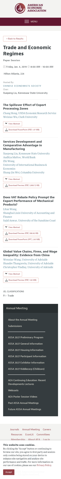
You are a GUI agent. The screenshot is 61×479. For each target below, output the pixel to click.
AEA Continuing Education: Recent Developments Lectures (27, 382)
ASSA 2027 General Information (25, 343)
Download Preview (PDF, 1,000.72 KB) (23, 185)
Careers (47, 429)
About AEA (34, 439)
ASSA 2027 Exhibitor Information (26, 362)
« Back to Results (14, 38)
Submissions (15, 326)
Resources (16, 434)
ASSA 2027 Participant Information (27, 356)
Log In (46, 439)
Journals (14, 429)
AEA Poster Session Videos (22, 396)
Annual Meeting (17, 308)
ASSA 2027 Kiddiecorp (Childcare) (26, 369)
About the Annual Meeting (22, 319)
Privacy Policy (44, 465)
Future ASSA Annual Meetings (24, 409)
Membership (18, 439)
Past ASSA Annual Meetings (23, 403)
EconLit (29, 434)
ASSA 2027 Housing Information (25, 350)
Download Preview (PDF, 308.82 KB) (23, 233)
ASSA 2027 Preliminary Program (25, 337)
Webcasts (13, 390)
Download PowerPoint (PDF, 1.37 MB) (23, 129)
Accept (8, 472)
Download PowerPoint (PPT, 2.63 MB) (24, 239)
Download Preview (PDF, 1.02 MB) (22, 280)
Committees (43, 434)
